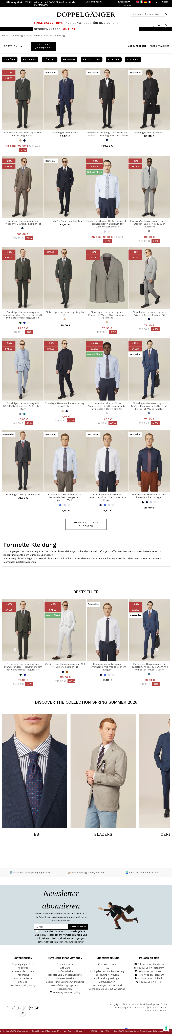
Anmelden (71, 504)
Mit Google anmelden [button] (54, 539)
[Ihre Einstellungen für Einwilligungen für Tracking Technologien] (166, 1028)
